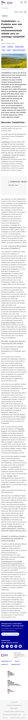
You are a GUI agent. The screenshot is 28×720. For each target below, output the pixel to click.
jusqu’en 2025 (5, 487)
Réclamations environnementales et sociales (12, 714)
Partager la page (25, 12)
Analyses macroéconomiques (19, 50)
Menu (25, 2)
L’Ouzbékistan (5, 142)
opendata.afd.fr (15, 664)
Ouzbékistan (10, 46)
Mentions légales (14, 708)
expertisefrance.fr (5, 661)
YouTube (11, 646)
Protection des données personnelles (14, 705)
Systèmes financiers (19, 46)
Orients (3, 46)
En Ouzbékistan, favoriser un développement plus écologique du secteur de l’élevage (13, 538)
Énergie (8, 50)
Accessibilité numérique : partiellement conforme (14, 711)
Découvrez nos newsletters (10, 634)
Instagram (20, 646)
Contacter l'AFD (14, 702)
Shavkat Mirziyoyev (15, 227)
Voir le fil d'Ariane (4, 7)
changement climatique (8, 322)
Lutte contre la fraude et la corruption (17, 717)
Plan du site (5, 717)
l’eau (14, 476)
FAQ (24, 714)
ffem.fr (16, 661)
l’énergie (9, 476)
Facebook (2, 646)
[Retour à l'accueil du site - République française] (11, 3)
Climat (3, 50)
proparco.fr (4, 664)
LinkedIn (15, 646)
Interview (4, 15)
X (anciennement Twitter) (7, 646)
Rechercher (21, 2)
